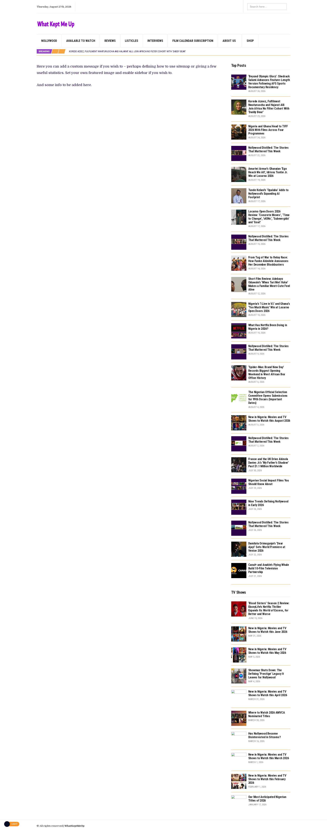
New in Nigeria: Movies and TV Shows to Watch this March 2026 (268, 756)
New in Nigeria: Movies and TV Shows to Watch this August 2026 (269, 418)
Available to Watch (80, 41)
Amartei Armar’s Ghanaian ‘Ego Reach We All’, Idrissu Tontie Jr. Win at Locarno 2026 (268, 172)
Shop (250, 41)
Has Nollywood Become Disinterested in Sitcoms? (264, 735)
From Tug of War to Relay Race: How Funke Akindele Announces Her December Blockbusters (268, 261)
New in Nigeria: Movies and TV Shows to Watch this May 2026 (267, 651)
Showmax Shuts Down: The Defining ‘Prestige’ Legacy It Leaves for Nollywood (266, 673)
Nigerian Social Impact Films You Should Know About (268, 482)
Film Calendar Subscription (192, 41)
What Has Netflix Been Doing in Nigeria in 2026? (267, 326)
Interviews (155, 41)
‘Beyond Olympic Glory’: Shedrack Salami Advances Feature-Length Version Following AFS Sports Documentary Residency (269, 82)
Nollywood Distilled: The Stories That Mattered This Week (268, 149)
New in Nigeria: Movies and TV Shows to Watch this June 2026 (267, 630)
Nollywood (49, 41)
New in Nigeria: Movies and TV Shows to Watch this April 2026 (267, 693)
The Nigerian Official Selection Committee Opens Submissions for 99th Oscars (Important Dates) (268, 397)
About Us (229, 41)
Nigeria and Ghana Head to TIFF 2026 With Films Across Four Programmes (268, 129)
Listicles (131, 41)
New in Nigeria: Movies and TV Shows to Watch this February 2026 (267, 779)
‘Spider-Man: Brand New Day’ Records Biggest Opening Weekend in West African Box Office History (266, 372)
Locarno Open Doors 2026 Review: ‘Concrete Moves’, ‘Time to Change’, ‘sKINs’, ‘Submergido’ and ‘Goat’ (269, 217)
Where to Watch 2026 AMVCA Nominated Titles (266, 714)
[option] (179, 51)
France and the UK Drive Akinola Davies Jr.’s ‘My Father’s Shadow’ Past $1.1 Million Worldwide (268, 462)
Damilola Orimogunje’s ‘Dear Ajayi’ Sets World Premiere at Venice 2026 (266, 547)
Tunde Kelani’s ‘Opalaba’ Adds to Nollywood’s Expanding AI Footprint (268, 193)
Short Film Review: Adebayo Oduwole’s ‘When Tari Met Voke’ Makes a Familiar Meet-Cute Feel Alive (269, 284)
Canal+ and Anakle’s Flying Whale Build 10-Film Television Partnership (268, 568)
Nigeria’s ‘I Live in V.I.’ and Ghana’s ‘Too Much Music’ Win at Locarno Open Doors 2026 (269, 307)
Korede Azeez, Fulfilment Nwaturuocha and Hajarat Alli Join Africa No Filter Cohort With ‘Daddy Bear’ (127, 51)
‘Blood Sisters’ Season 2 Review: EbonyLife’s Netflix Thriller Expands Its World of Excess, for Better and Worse (268, 608)
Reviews (110, 41)
